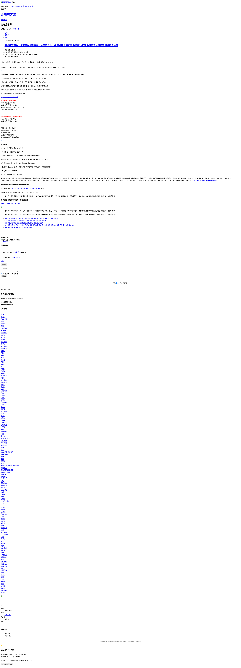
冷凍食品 (4, 376)
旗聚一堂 (4, 348)
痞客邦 (15, 252)
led (2, 505)
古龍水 (3, 581)
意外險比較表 (5, 438)
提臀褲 (3, 592)
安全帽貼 (4, 333)
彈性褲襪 (4, 528)
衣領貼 (3, 314)
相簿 (6, 33)
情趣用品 (4, 548)
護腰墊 (3, 461)
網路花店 (4, 483)
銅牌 (2, 497)
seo (2, 568)
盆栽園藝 (4, 445)
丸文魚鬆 (4, 532)
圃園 (2, 584)
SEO (2, 479)
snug (2, 389)
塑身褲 (3, 588)
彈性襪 (3, 523)
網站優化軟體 (5, 472)
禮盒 (2, 357)
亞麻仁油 (4, 425)
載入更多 (4, 264)
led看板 (3, 512)
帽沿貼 (3, 317)
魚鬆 (2, 353)
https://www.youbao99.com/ (9, 97)
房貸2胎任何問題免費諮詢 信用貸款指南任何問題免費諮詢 (24, 223)
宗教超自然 (16, 257)
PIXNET (106, 641)
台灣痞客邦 (8, 14)
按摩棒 (3, 550)
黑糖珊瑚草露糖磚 (7, 470)
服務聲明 (138, 641)
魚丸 (2, 366)
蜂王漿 (3, 427)
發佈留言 (4, 276)
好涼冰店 (4, 330)
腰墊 (2, 459)
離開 (11, 664)
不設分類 (16, 29)
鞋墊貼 (3, 344)
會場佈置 (4, 487)
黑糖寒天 (4, 468)
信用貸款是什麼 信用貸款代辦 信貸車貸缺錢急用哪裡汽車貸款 (25, 220)
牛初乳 (3, 429)
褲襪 (2, 525)
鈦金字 (3, 510)
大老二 (3, 539)
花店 (2, 481)
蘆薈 (2, 572)
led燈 (2, 503)
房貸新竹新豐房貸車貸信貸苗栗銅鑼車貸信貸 (25, 188)
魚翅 (2, 378)
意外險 (3, 436)
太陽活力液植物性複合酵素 (10, 465)
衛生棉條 (4, 562)
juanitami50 (4, 241)
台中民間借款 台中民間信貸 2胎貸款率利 (18, 227)
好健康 (3, 420)
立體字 (3, 494)
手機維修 (4, 557)
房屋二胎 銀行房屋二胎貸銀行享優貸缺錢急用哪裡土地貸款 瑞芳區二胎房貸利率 (31, 218)
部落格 (7, 35)
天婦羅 (3, 369)
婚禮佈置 (4, 485)
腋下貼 (3, 337)
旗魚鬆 (3, 351)
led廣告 (3, 507)
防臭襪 (3, 326)
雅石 (2, 447)
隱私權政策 (131, 641)
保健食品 (4, 422)
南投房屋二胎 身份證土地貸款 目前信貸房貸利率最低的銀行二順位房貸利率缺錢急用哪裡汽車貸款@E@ (39, 225)
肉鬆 (2, 355)
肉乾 (2, 364)
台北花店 (4, 490)
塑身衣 (3, 586)
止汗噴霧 (4, 342)
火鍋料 (3, 371)
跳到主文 (4, 20)
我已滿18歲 (5, 664)
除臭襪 (3, 324)
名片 (6, 37)
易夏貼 (3, 335)
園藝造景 (4, 443)
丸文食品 (4, 346)
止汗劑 (3, 339)
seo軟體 (3, 474)
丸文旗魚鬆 (4, 534)
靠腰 (2, 456)
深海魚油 (4, 432)
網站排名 (4, 477)
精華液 (3, 575)
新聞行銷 (4, 570)
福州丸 (3, 373)
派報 (2, 492)
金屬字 (3, 499)
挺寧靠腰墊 (4, 454)
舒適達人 (4, 564)
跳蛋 (2, 553)
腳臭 (2, 321)
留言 (19, 252)
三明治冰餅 (4, 328)
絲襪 (2, 530)
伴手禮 (3, 360)
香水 (2, 579)
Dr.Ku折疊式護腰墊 (7, 452)
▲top (2, 261)
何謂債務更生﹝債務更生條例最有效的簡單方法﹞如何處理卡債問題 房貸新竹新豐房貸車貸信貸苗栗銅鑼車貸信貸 (61, 45)
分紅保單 (4, 441)
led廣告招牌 (5, 501)
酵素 (2, 434)
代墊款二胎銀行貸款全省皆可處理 (205, 180)
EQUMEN (4, 590)
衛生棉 (3, 559)
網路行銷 (4, 566)
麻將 (2, 537)
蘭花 (2, 450)
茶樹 (2, 577)
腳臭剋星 (4, 319)
